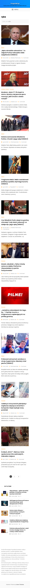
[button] (15, 9)
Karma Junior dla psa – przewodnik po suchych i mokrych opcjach (17, 511)
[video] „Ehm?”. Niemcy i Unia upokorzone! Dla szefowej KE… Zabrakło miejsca (12, 454)
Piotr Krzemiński (15, 142)
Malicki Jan (14, 101)
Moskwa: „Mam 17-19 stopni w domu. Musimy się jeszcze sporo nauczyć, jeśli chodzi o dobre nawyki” (13, 95)
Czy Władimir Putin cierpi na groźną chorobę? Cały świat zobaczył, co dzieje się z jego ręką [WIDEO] (15, 222)
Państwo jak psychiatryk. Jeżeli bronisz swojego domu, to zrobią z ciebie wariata (19, 529)
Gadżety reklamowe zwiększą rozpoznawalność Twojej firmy (19, 521)
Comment (25, 58)
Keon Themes (20, 584)
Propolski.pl (15, 3)
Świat (2, 47)
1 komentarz (6, 229)
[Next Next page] (19, 476)
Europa (3, 449)
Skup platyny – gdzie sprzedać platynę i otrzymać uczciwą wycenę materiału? (19, 492)
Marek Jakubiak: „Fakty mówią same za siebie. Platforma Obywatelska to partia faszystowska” (13, 267)
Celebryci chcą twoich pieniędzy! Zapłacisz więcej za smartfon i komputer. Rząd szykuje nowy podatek (14, 407)
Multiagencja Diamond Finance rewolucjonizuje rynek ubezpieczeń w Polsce (19, 502)
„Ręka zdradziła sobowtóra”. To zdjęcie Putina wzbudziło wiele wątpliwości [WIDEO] (13, 52)
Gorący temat (5, 89)
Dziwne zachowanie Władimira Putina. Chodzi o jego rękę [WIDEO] (14, 138)
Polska (12, 89)
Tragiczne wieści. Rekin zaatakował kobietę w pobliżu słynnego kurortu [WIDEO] (14, 182)
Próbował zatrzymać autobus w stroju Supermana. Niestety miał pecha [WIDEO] (13, 361)
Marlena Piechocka (16, 58)
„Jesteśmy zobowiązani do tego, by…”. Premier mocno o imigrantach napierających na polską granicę (13, 313)
